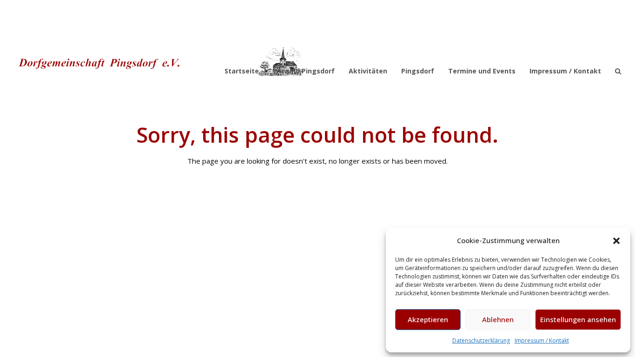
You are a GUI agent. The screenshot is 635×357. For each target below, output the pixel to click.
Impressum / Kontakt (542, 340)
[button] (616, 240)
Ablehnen (498, 319)
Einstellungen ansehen (578, 319)
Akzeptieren (428, 319)
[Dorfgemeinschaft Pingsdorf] (159, 61)
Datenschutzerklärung (481, 340)
